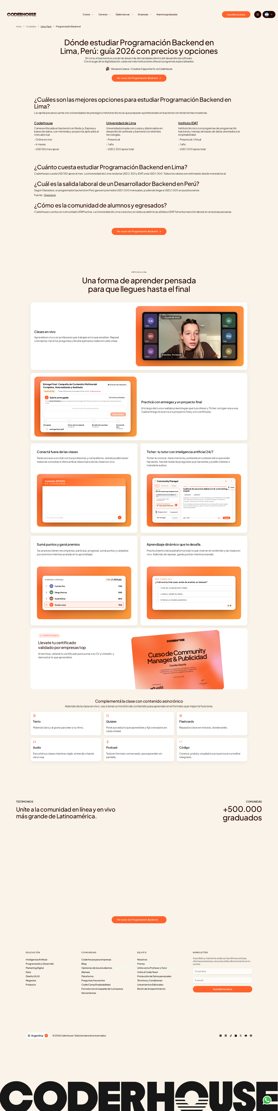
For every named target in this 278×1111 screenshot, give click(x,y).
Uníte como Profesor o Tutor (152, 967)
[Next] (144, 906)
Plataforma (87, 976)
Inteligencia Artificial (36, 959)
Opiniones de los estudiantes (96, 967)
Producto (31, 984)
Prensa (141, 963)
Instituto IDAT (188, 123)
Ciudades (31, 26)
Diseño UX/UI (33, 976)
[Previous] (134, 906)
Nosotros (142, 959)
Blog (83, 963)
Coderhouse (43, 123)
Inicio (19, 26)
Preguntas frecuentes (93, 980)
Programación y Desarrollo (40, 963)
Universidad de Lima (121, 123)
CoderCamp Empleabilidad (95, 984)
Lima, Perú (46, 26)
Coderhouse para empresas (96, 959)
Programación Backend (68, 26)
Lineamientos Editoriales (150, 984)
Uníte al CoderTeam (147, 972)
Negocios (31, 980)
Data (28, 972)
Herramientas (88, 992)
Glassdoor (50, 195)
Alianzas (85, 972)
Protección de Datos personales (154, 976)
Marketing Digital (35, 967)
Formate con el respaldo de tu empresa (102, 988)
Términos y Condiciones (149, 980)
